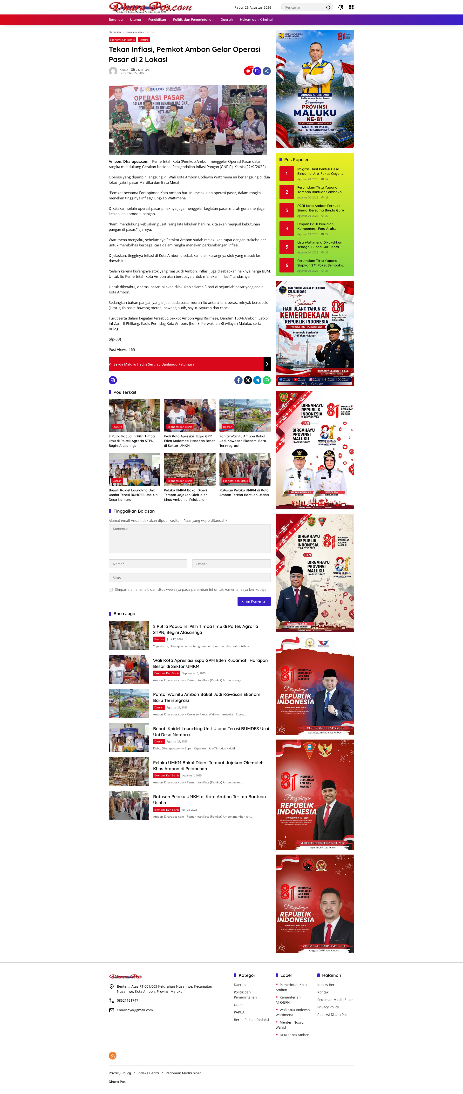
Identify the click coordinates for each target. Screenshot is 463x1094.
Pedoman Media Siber (335, 999)
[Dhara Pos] (151, 7)
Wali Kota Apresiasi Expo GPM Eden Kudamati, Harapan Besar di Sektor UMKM (189, 441)
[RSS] (112, 1056)
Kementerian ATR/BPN (288, 1000)
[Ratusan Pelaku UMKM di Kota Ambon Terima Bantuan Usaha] (245, 469)
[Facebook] (238, 380)
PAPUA (239, 1012)
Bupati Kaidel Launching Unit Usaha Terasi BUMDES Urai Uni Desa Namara (133, 495)
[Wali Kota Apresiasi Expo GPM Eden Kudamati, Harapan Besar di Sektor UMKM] (189, 415)
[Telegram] (257, 380)
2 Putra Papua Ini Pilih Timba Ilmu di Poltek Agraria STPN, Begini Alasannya (132, 441)
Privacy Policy (328, 1007)
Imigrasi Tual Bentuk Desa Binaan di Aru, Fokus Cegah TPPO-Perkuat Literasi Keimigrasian (319, 171)
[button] (328, 7)
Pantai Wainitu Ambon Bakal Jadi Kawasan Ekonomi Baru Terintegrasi (242, 441)
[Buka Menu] (351, 7)
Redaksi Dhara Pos (332, 1014)
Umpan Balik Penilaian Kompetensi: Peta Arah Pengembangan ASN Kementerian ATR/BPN (315, 226)
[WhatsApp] (267, 380)
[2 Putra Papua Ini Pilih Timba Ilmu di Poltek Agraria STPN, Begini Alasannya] (134, 415)
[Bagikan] (267, 71)
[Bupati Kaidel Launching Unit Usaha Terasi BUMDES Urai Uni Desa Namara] (134, 469)
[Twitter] (248, 380)
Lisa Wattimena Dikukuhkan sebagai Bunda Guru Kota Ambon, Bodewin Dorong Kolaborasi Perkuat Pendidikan (322, 245)
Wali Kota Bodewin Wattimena (293, 1012)
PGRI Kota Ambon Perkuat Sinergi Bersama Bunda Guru (320, 208)
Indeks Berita (328, 984)
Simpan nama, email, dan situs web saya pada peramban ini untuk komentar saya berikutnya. (191, 589)
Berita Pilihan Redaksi (251, 1019)
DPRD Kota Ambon (294, 1035)
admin (124, 69)
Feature (144, 39)
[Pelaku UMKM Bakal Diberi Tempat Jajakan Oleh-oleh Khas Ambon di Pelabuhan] (189, 469)
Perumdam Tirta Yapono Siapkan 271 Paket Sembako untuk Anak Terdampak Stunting (323, 263)
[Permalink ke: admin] (114, 71)
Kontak (322, 992)
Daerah (227, 426)
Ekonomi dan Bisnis (122, 39)
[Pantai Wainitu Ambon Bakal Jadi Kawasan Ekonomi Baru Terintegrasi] (245, 415)
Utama (239, 1004)
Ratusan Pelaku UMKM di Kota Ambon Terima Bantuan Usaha (244, 492)
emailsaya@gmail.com (135, 1010)
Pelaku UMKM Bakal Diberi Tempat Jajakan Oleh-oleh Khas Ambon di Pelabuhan (185, 495)
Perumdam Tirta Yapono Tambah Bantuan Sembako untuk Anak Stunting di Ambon (321, 190)
